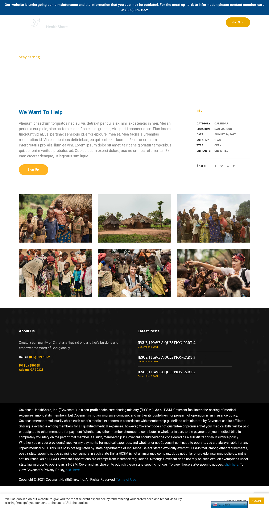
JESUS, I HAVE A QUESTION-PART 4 (166, 343)
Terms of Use (126, 480)
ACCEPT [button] (256, 500)
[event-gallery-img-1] (213, 273)
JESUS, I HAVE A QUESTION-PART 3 (166, 357)
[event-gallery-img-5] (134, 218)
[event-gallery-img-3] (55, 273)
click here (231, 464)
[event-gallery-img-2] (134, 273)
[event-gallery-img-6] (55, 218)
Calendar (221, 123)
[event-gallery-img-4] (213, 218)
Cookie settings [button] (235, 501)
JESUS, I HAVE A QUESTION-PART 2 (166, 372)
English (224, 504)
